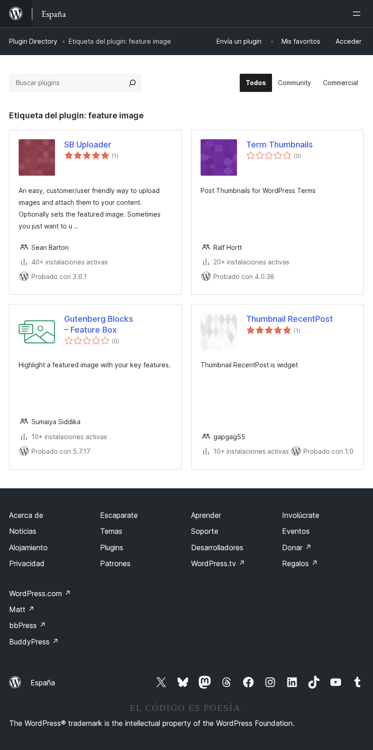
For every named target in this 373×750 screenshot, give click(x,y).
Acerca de (26, 515)
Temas (111, 531)
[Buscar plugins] (132, 83)
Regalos (300, 563)
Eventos (296, 531)
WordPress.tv (218, 563)
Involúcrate (300, 515)
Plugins (111, 547)
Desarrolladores (217, 547)
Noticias (22, 531)
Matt (22, 609)
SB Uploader (87, 144)
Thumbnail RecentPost (289, 319)
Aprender (206, 515)
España (42, 682)
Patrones (115, 563)
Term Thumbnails (279, 144)
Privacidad (27, 563)
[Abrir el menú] (358, 13)
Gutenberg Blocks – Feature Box (98, 324)
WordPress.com (40, 593)
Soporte (204, 531)
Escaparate (119, 515)
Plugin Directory (33, 41)
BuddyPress (34, 641)
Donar (297, 547)
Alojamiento (28, 547)
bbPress (27, 625)
